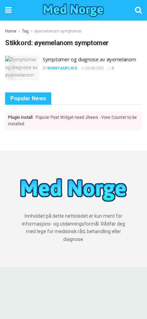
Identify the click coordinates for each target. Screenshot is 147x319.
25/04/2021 (94, 68)
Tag (25, 31)
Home (10, 31)
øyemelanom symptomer (58, 31)
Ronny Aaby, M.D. (63, 68)
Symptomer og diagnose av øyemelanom (89, 59)
